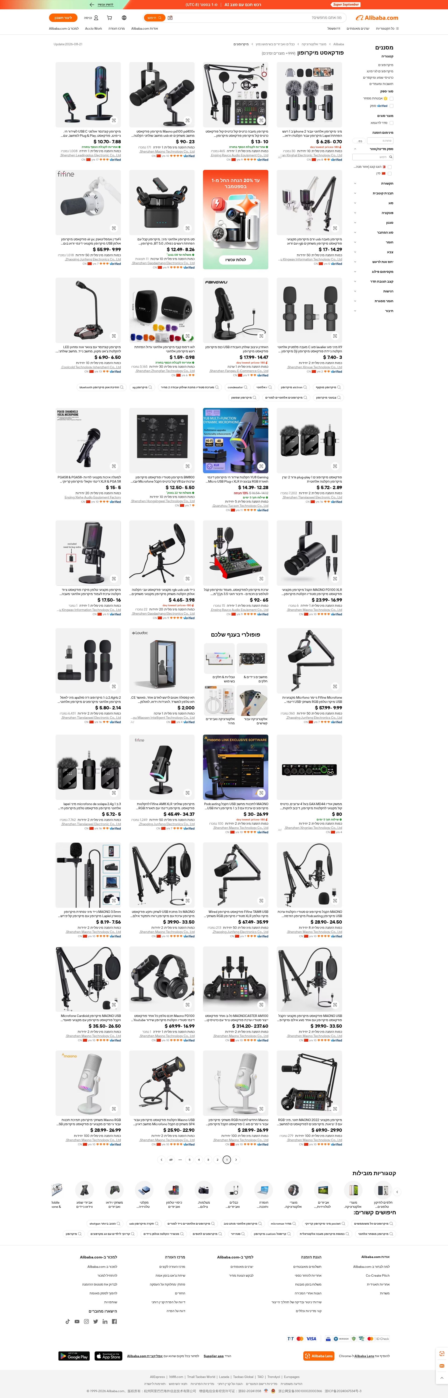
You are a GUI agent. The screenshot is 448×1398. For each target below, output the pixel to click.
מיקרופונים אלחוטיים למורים (284, 397)
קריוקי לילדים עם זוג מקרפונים (110, 1234)
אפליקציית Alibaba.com (145, 1356)
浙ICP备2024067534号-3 (343, 1391)
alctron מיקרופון (291, 387)
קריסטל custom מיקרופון (270, 1234)
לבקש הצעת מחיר (241, 1275)
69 (170, 1159)
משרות (385, 1293)
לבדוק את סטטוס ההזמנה (99, 1284)
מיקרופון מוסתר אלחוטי (373, 1234)
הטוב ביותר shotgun (103, 1223)
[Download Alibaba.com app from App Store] (108, 1356)
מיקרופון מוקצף (326, 387)
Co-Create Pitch (378, 1275)
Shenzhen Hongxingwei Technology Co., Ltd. (163, 501)
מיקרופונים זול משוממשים (371, 1223)
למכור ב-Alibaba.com (102, 1266)
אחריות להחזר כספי (308, 1275)
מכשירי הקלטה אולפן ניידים (161, 1234)
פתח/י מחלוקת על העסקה (167, 1284)
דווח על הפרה (176, 1311)
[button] (170, 18)
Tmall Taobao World (201, 1377)
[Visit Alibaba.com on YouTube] (77, 1321)
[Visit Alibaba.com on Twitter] (95, 1321)
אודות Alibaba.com (375, 1257)
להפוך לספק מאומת (103, 1293)
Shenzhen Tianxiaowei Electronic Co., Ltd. (312, 497)
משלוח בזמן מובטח (308, 1284)
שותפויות (110, 1302)
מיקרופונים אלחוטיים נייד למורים (189, 1223)
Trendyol (273, 1377)
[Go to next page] (161, 1160)
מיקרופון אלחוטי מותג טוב (240, 1223)
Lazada (224, 1377)
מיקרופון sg (140, 387)
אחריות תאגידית (378, 1284)
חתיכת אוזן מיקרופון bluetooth (99, 387)
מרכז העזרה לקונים (172, 1266)
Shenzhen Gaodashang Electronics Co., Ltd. (163, 263)
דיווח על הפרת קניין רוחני (168, 1302)
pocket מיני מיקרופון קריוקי (323, 1223)
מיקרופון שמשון (241, 397)
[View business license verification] (266, 1391)
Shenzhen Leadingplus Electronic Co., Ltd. (90, 155)
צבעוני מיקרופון (326, 397)
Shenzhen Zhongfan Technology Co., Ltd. (165, 371)
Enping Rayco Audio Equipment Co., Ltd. (239, 155)
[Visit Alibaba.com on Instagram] (86, 1321)
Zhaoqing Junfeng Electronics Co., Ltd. (93, 259)
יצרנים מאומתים (242, 1266)
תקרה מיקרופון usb (141, 1223)
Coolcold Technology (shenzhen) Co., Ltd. (91, 367)
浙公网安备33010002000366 (300, 1391)
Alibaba (338, 44)
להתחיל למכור (107, 1275)
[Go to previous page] (236, 1160)
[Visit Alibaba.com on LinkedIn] (105, 1321)
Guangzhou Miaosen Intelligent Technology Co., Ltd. (162, 717)
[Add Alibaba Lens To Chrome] (318, 1356)
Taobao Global (243, 1377)
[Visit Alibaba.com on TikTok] (67, 1321)
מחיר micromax (281, 1223)
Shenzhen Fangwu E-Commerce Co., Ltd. (238, 371)
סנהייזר (235, 1234)
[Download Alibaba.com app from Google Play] (74, 1356)
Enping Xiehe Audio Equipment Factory (93, 497)
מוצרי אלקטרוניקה (314, 44)
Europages (292, 1377)
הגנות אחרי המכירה (308, 1293)
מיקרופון (71, 1234)
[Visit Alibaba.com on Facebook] (114, 1321)
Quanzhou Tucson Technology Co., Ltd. (240, 506)
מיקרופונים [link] (241, 44)
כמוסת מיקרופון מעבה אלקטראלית (322, 1234)
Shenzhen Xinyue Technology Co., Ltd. (314, 367)
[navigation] (373, 602)
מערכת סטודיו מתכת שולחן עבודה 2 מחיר (187, 387)
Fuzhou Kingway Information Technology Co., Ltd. (309, 259)
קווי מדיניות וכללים (309, 1311)
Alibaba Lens (364, 1356)
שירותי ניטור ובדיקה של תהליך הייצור (297, 1302)
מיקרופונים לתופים (205, 1234)
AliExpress (157, 1377)
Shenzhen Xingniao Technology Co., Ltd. (313, 828)
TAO (260, 1377)
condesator (235, 387)
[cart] (108, 18)
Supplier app (214, 1356)
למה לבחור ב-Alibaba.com (371, 1266)
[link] (442, 1354)
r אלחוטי (261, 387)
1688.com (176, 1377)
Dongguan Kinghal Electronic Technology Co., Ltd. (309, 155)
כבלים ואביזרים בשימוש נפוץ (275, 44)
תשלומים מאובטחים (307, 1266)
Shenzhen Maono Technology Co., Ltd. (167, 151)
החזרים (180, 1293)
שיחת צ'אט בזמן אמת (170, 1275)
